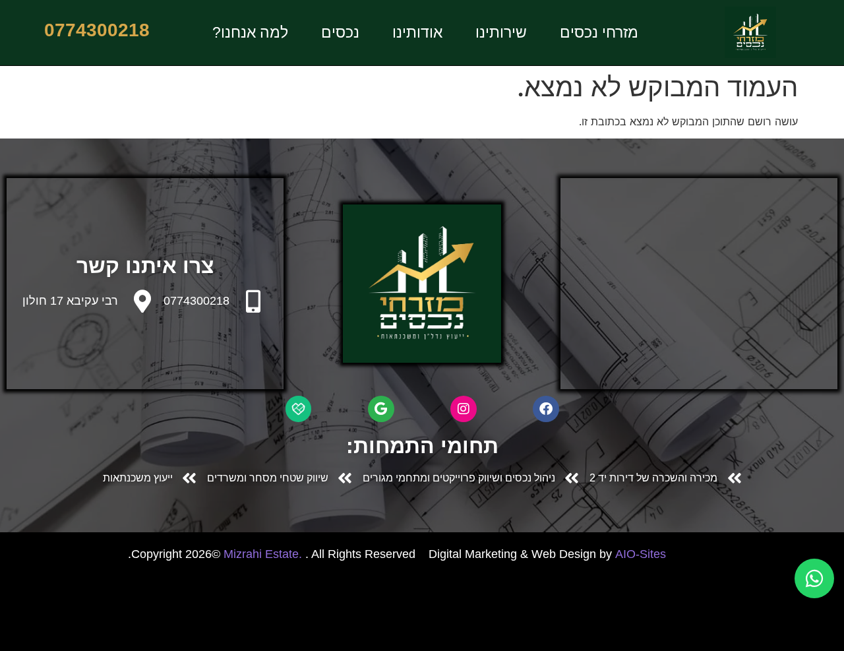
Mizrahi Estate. (264, 554)
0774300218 (196, 300)
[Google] (381, 409)
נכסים (340, 32)
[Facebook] (546, 409)
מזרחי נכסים (599, 32)
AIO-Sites (640, 554)
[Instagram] (463, 409)
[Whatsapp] (814, 578)
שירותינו (501, 32)
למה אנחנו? (250, 32)
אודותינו (417, 32)
